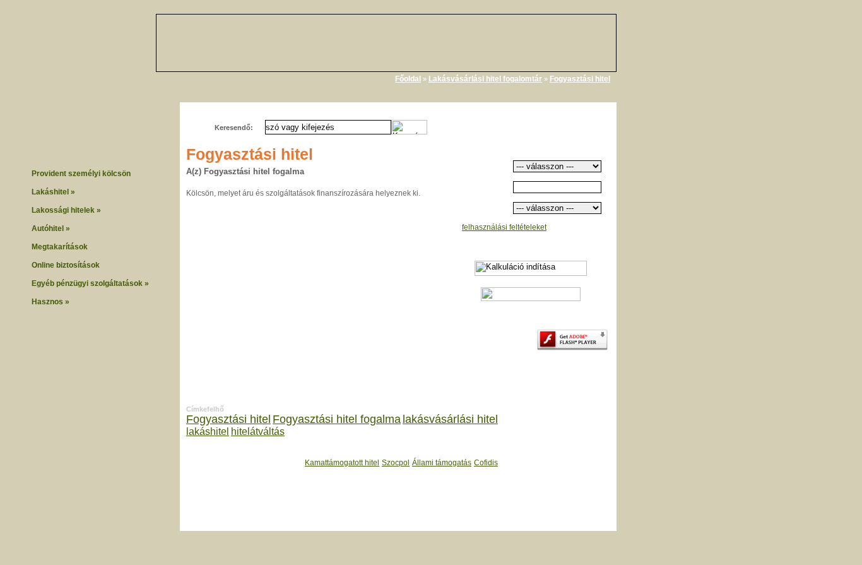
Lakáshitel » (53, 191)
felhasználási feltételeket (504, 227)
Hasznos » (50, 301)
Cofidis (486, 462)
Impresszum (584, 551)
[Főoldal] (101, 57)
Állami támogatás (441, 462)
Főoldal (408, 78)
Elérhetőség (460, 551)
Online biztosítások (66, 265)
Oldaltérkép (522, 551)
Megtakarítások (60, 246)
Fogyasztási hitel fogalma (337, 419)
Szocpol (396, 462)
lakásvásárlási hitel (450, 419)
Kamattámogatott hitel (342, 462)
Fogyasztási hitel (580, 78)
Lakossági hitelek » (66, 210)
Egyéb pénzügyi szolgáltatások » (90, 283)
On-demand (62, 551)
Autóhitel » (51, 228)
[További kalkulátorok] (531, 298)
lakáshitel (207, 431)
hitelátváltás (258, 431)
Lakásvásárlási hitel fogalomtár (485, 78)
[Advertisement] (680, 200)
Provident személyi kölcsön (81, 173)
